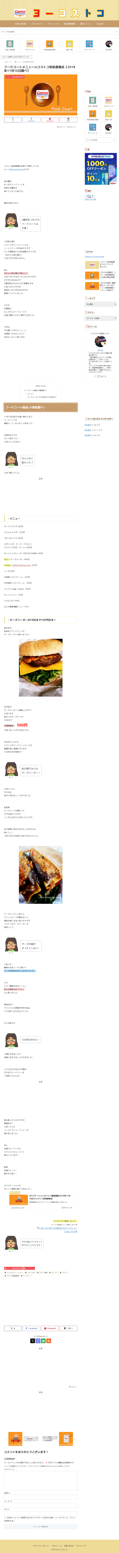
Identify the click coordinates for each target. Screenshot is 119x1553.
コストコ (64, 1273)
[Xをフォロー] (32, 1341)
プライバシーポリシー (41, 1546)
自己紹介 (88, 425)
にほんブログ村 (70, 1231)
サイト (7, 1509)
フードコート (30, 1268)
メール (8, 1501)
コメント (9, 1469)
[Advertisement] (40, 145)
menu (38, 386)
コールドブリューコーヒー (15, 1273)
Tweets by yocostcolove (94, 256)
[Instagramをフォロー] (38, 1341)
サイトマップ (81, 1546)
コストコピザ (31, 1273)
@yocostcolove (17, 169)
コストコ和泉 (43, 1273)
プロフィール (57, 1546)
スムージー (54, 1273)
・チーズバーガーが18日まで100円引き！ (41, 397)
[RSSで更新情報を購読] (48, 1341)
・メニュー (30, 394)
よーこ (100, 350)
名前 (7, 1493)
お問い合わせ (69, 1546)
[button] (117, 32)
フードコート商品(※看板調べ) (35, 390)
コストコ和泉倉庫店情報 (14, 1268)
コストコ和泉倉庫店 (13, 1276)
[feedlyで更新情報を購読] (43, 1341)
